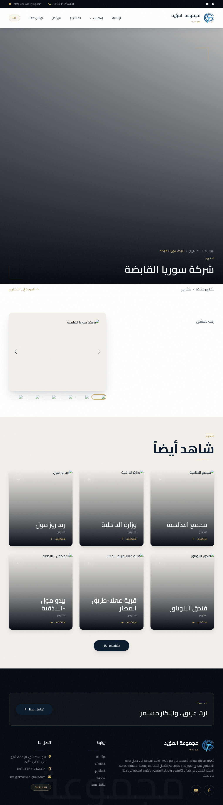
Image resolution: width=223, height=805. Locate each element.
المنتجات (98, 18)
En (14, 18)
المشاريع (75, 18)
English (41, 787)
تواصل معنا (36, 18)
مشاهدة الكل (111, 645)
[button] (15, 352)
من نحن (56, 18)
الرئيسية (117, 18)
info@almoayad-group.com (27, 777)
